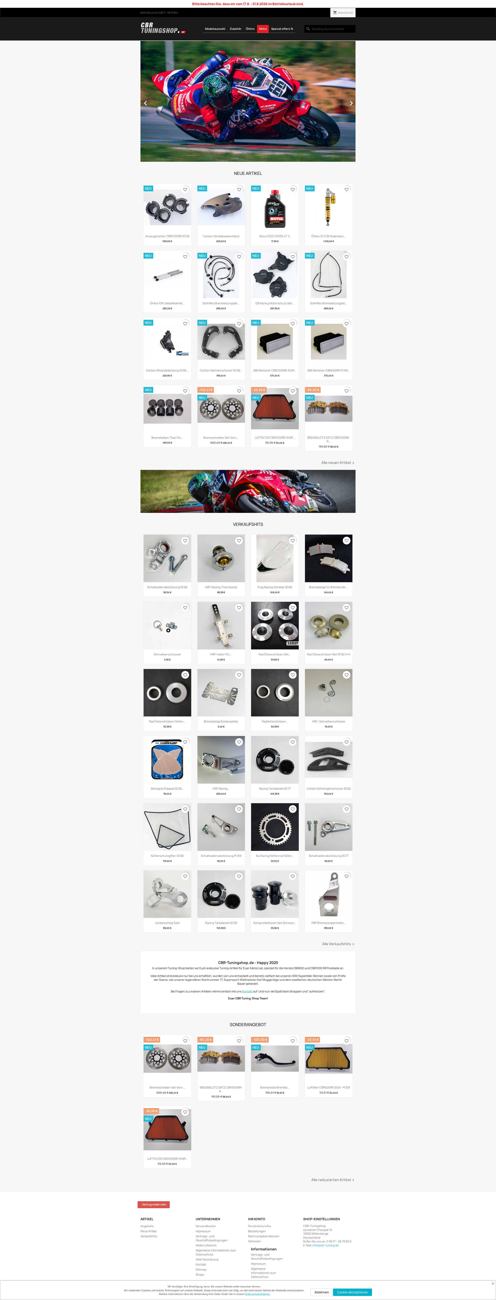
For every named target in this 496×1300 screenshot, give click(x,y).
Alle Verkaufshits (339, 944)
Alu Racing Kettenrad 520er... (275, 856)
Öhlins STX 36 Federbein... (328, 236)
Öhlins (250, 29)
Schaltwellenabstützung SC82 (167, 587)
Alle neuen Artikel (338, 463)
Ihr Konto (256, 1219)
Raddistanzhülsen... (275, 721)
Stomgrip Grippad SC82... (167, 788)
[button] (156, 101)
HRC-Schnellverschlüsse (328, 721)
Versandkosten (206, 1226)
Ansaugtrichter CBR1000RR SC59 (167, 236)
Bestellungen (257, 1231)
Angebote (147, 1226)
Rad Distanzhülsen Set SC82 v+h (328, 654)
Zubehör (235, 29)
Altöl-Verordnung (207, 1259)
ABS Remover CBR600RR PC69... (328, 370)
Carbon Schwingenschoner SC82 (329, 788)
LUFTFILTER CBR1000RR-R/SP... (275, 437)
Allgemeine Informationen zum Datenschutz (263, 1273)
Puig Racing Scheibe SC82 (275, 587)
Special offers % (282, 29)
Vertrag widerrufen (154, 1204)
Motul (263, 29)
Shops (200, 1274)
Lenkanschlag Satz (167, 923)
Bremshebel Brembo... (275, 1087)
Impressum (203, 1231)
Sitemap (201, 1269)
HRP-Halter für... (221, 654)
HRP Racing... (221, 788)
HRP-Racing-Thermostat (221, 587)
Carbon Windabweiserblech (221, 236)
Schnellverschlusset (167, 654)
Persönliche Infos (259, 1226)
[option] (248, 101)
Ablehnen (321, 1292)
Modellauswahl (215, 29)
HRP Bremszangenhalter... (328, 923)
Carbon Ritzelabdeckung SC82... (167, 370)
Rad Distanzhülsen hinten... (167, 721)
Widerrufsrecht (206, 1245)
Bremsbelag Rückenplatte (221, 721)
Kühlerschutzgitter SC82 (167, 856)
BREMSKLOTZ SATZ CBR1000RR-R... (328, 439)
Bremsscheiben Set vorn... (221, 437)
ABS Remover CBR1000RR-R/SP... (274, 370)
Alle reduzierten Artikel (333, 1180)
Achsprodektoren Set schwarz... (274, 923)
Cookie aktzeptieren (352, 1292)
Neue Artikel (148, 1231)
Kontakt (201, 1264)
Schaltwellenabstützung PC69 (221, 856)
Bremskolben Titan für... (167, 437)
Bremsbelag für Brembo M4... (328, 587)
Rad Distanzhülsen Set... (275, 654)
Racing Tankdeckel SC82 (221, 923)
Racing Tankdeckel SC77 (275, 788)
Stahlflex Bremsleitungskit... (221, 303)
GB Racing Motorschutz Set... (274, 303)
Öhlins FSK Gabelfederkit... (167, 303)
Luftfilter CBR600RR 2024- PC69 (328, 1087)
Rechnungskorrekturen (263, 1236)
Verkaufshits (148, 1236)
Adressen (254, 1241)
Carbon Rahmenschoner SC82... (221, 370)
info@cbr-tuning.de (326, 1245)
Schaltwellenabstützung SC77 (329, 856)
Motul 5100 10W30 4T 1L (274, 236)
